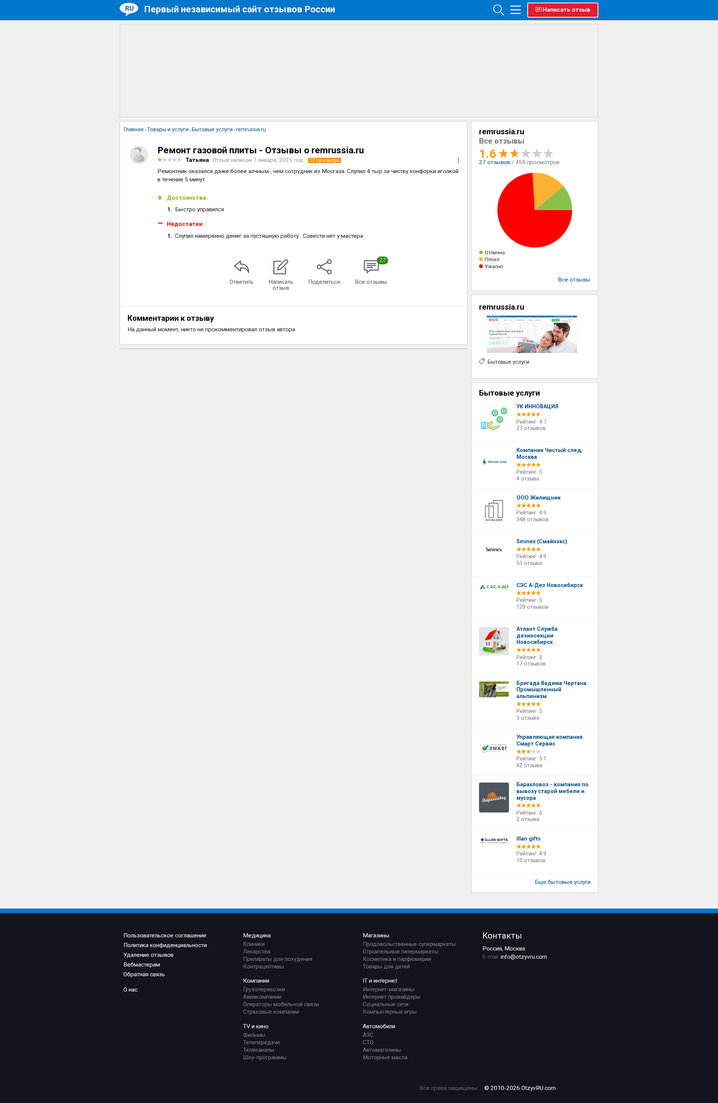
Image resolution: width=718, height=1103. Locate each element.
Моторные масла (385, 1057)
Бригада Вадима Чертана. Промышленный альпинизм (552, 690)
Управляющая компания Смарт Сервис (549, 740)
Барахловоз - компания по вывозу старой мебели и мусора (552, 791)
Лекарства (256, 951)
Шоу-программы (264, 1057)
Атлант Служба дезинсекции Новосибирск (537, 635)
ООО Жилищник (538, 498)
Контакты (502, 935)
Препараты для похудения (277, 959)
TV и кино (256, 1026)
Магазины (376, 935)
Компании (256, 980)
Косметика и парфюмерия (397, 959)
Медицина (257, 935)
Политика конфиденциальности (165, 945)
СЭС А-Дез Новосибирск (549, 585)
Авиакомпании (262, 996)
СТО (368, 1042)
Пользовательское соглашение (164, 935)
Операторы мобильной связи (281, 1004)
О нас (130, 989)
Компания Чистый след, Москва (549, 453)
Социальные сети (385, 1004)
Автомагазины (382, 1050)
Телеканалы (258, 1050)
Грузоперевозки (264, 989)
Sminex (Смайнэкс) (541, 541)
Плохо (492, 259)
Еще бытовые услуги (562, 882)
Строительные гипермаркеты (400, 951)
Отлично (495, 252)
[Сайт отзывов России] (132, 9)
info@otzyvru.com (524, 956)
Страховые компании (271, 1011)
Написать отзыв (566, 9)
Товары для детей (386, 966)
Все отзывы (574, 279)
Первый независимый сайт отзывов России (239, 9)
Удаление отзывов (148, 955)
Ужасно (494, 266)
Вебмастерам (141, 964)
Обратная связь (144, 974)
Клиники (254, 944)
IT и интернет (380, 980)
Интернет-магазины (388, 989)
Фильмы (254, 1035)
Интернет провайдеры (391, 996)
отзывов (494, 162)
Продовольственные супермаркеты (409, 944)
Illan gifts (528, 839)
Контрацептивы (263, 966)
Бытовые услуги (508, 362)
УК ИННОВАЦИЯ (537, 406)
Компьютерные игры (390, 1011)
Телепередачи (261, 1042)
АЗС (368, 1035)
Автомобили (379, 1026)
